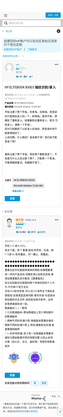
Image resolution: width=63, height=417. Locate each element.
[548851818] (9, 222)
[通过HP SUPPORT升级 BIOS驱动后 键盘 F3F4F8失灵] (22, 56)
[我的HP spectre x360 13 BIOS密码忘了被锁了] (19, 56)
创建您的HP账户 (13, 49)
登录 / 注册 (53, 15)
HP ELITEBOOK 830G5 (24, 180)
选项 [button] (58, 31)
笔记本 (9, 31)
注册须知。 (34, 411)
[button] (56, 64)
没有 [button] (44, 383)
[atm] (9, 67)
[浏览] (4, 15)
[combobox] (31, 23)
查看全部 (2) (18, 191)
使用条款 (22, 411)
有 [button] (35, 383)
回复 (12, 198)
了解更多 (32, 49)
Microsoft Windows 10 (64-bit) (28, 185)
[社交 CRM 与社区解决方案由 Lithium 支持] (38, 397)
